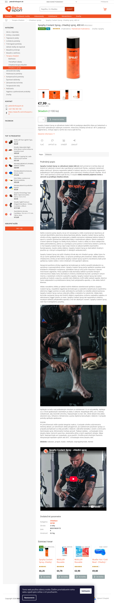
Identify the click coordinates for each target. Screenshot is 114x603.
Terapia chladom (12, 56)
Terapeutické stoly (13, 86)
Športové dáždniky (13, 80)
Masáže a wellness (13, 53)
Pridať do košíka (58, 119)
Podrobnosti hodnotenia (81, 29)
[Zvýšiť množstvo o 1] (46, 118)
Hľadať (69, 9)
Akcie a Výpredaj (12, 32)
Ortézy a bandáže (12, 35)
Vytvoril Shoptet (103, 598)
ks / (19, 228)
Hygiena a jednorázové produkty (18, 91)
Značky (8, 94)
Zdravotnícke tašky (13, 71)
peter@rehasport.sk (15, 106)
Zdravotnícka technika (14, 83)
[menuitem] (8, 16)
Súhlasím (86, 591)
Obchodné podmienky (54, 2)
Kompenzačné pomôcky (15, 77)
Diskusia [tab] (48, 154)
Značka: (98, 29)
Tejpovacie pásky (12, 38)
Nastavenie (29, 597)
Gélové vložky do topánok (15, 47)
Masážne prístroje (13, 50)
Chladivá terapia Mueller (17, 65)
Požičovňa (10, 88)
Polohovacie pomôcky (14, 74)
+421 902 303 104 (14, 109)
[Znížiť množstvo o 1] (46, 120)
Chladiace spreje (14, 68)
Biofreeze (11, 59)
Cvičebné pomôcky (13, 41)
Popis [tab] (41, 154)
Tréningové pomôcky (14, 44)
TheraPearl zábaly (15, 62)
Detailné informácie (45, 134)
